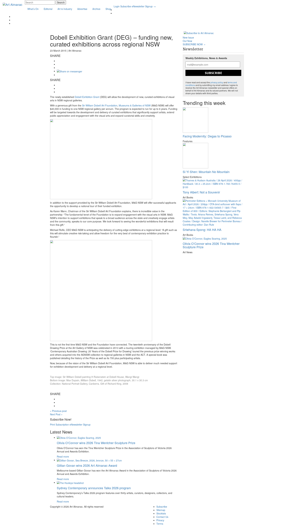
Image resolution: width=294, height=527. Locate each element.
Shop (108, 9)
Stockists (161, 513)
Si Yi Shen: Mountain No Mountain (206, 171)
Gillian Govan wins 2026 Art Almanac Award (87, 465)
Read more (63, 456)
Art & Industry (65, 9)
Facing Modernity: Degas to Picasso (207, 136)
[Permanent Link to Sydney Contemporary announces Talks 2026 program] (70, 482)
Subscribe (125, 6)
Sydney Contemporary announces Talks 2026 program (94, 488)
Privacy (160, 520)
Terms (159, 523)
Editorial (48, 9)
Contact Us (162, 516)
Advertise (82, 9)
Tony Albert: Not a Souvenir (201, 192)
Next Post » (56, 414)
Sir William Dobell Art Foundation (99, 105)
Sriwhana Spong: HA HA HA (202, 229)
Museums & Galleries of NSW (135, 105)
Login (117, 6)
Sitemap (160, 510)
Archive (96, 9)
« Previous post (58, 411)
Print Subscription (59, 424)
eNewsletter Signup (144, 6)
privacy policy (216, 82)
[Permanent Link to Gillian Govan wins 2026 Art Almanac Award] (89, 460)
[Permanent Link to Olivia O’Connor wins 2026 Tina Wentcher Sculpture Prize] (79, 437)
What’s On (33, 9)
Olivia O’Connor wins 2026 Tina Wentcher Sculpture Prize (96, 443)
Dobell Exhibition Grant (87, 97)
